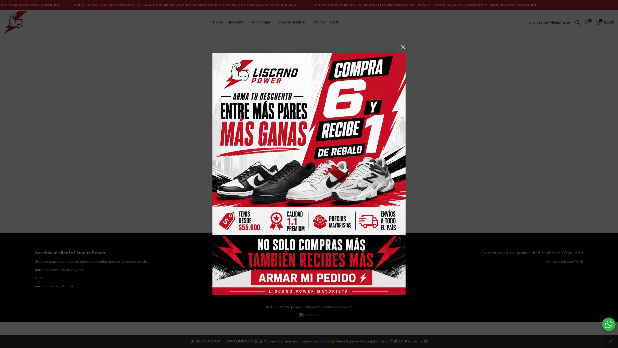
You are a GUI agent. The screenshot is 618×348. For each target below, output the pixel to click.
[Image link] (309, 174)
